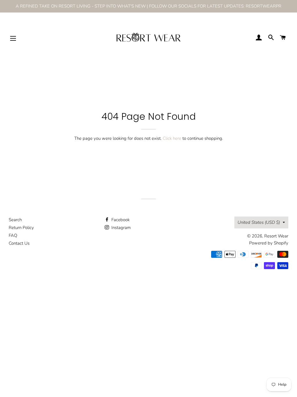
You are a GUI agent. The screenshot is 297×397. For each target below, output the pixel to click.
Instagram (120, 227)
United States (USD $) (259, 222)
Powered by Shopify (268, 243)
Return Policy (21, 227)
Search (15, 220)
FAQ (13, 235)
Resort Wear (276, 236)
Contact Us (19, 243)
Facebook (120, 220)
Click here (172, 138)
